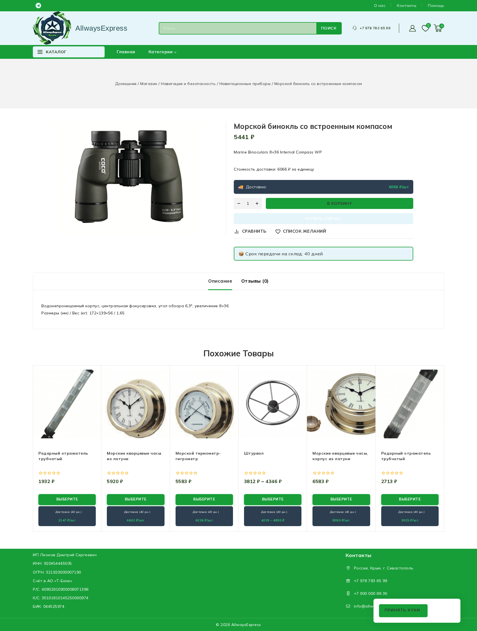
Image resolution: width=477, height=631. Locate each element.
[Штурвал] (273, 403)
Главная (126, 51)
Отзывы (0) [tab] (255, 281)
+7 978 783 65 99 (370, 580)
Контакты (406, 5)
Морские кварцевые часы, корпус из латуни (340, 456)
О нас (380, 5)
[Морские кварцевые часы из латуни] (135, 403)
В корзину (339, 203)
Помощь (436, 5)
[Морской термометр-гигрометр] (204, 403)
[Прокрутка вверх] (463, 600)
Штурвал (254, 453)
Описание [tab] (220, 281)
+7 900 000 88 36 (370, 593)
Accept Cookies (403, 610)
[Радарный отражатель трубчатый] (67, 403)
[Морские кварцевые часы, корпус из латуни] (341, 403)
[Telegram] (38, 5)
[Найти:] (237, 28)
